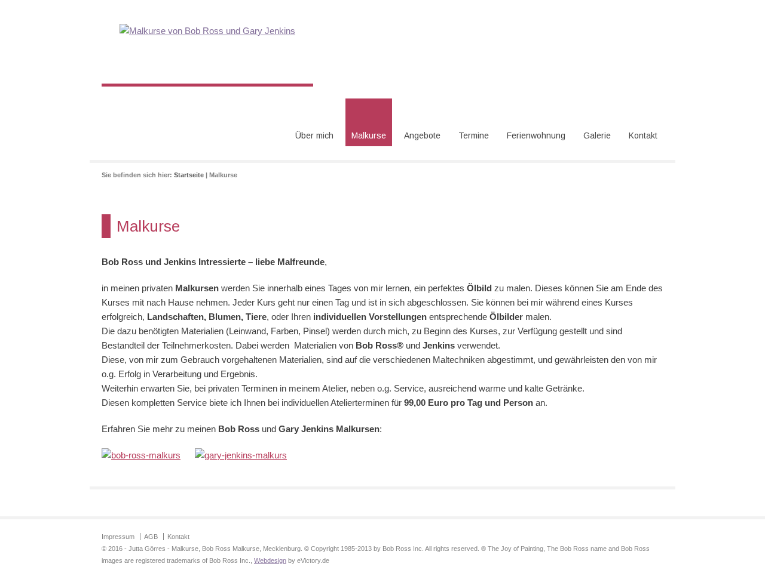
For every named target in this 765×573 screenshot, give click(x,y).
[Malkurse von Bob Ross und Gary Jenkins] (207, 31)
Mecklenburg (282, 548)
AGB (151, 536)
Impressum (118, 536)
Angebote (422, 135)
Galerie (597, 135)
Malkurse (368, 135)
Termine (473, 135)
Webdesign (270, 560)
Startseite (189, 174)
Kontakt (643, 135)
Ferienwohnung (536, 135)
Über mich (314, 135)
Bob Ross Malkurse (230, 548)
